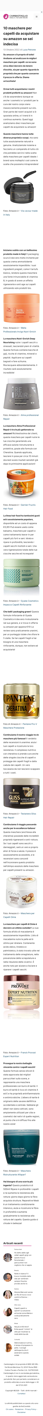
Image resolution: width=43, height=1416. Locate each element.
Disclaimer (21, 1412)
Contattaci (21, 1394)
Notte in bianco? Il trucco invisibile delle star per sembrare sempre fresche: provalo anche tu (22, 1279)
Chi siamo (10, 1409)
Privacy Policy (30, 1409)
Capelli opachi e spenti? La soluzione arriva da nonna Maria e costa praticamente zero (23, 1313)
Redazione (19, 1409)
